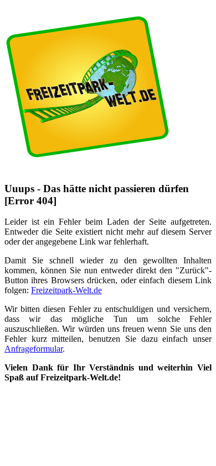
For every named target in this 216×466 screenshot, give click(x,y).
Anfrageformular (33, 348)
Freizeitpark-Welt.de (66, 290)
